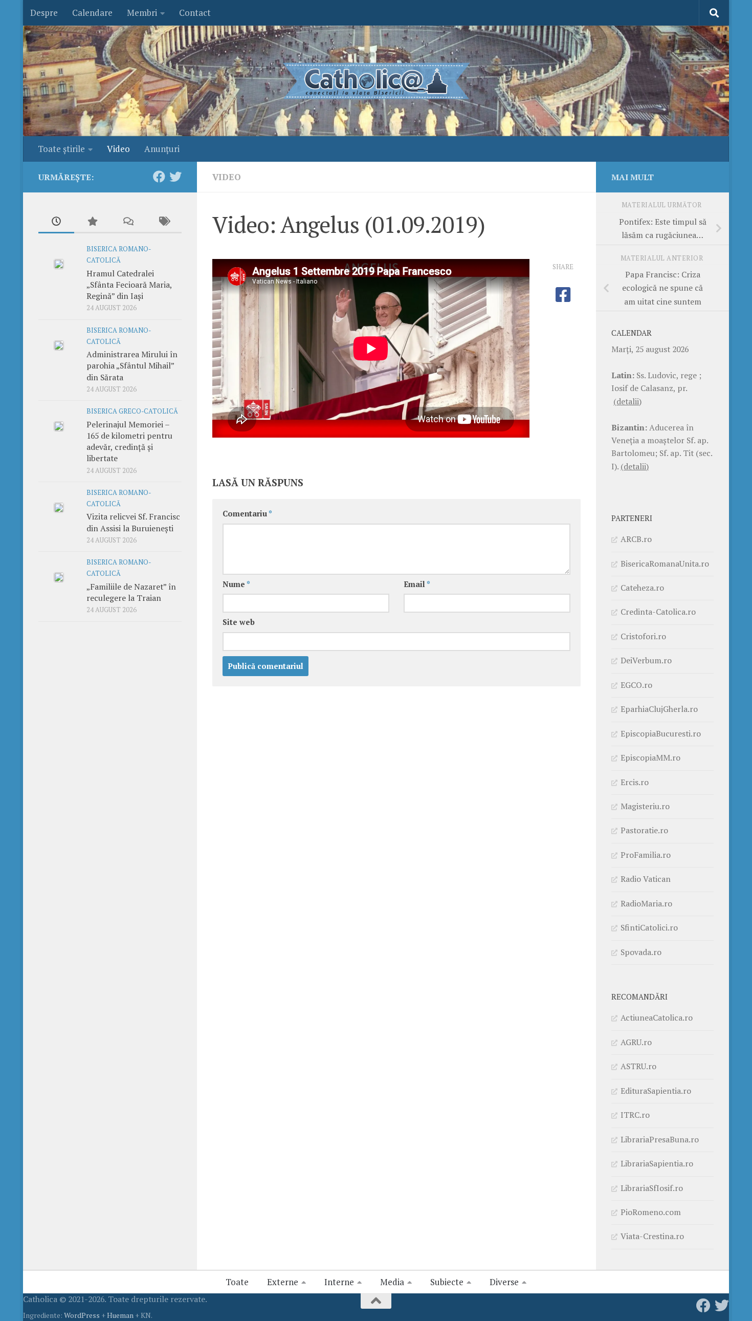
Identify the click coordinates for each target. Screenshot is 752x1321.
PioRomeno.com (651, 1212)
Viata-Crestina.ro (652, 1236)
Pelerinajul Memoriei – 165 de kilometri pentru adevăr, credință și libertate (129, 441)
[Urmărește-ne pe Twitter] (175, 176)
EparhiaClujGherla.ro (659, 708)
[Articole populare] (92, 222)
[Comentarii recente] (128, 222)
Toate (237, 1282)
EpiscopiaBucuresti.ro (661, 733)
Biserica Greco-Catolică (132, 411)
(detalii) (627, 401)
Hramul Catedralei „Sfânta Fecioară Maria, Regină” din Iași (129, 285)
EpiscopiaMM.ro (650, 757)
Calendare (92, 12)
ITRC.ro (635, 1114)
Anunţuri (162, 149)
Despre (44, 12)
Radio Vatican (646, 878)
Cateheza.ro (642, 587)
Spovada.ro (641, 952)
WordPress (82, 1315)
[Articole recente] (56, 222)
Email (417, 584)
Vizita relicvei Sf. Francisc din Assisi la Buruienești (133, 522)
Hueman (120, 1315)
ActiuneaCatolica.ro (657, 1017)
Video (118, 149)
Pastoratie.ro (644, 830)
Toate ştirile (61, 149)
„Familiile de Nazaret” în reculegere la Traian (131, 592)
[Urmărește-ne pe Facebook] (159, 176)
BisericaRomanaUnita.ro (665, 563)
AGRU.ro (636, 1042)
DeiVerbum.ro (646, 660)
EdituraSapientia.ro (656, 1090)
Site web (239, 622)
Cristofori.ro (643, 636)
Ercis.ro (635, 782)
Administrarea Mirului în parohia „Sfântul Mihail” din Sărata (132, 366)
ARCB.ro (636, 539)
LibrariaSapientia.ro (657, 1163)
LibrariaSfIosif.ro (652, 1188)
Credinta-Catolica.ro (658, 611)
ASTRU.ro (638, 1066)
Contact (195, 12)
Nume (236, 584)
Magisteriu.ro (645, 806)
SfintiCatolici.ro (649, 927)
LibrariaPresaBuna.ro (660, 1139)
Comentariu (247, 513)
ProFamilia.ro (646, 854)
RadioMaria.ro (646, 903)
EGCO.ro (636, 684)
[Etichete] (164, 222)
